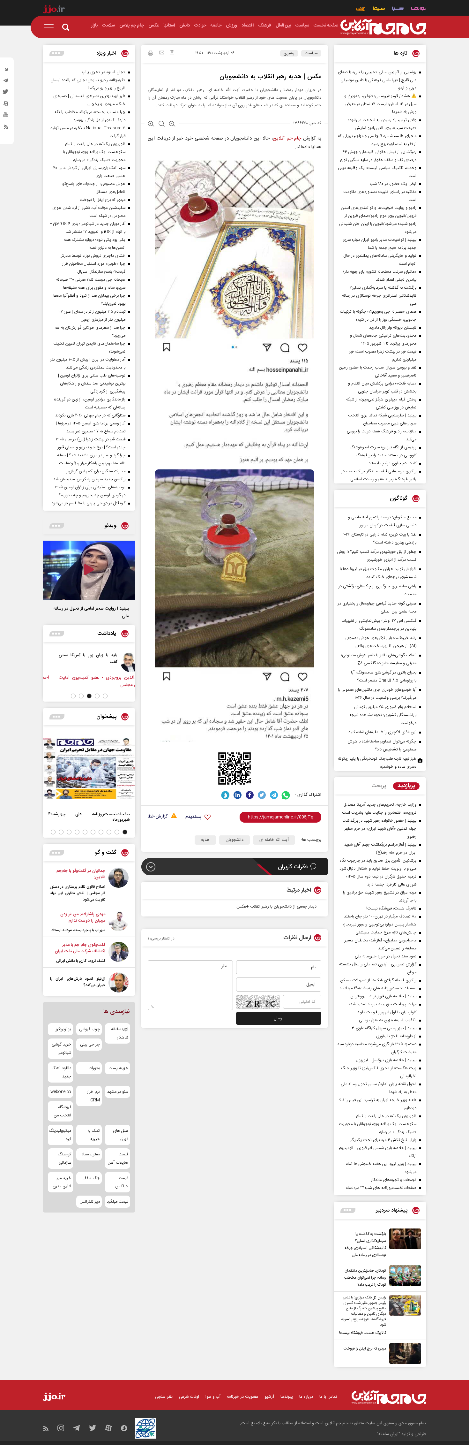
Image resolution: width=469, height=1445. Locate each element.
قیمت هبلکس (121, 1182)
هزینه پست (118, 1068)
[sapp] (6, 116)
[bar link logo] (54, 10)
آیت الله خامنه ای (274, 839)
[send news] (162, 53)
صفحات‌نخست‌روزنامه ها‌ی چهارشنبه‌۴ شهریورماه (89, 817)
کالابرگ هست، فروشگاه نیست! (362, 1333)
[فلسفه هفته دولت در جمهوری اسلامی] (117, 662)
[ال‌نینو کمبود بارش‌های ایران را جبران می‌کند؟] (118, 982)
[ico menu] (51, 27)
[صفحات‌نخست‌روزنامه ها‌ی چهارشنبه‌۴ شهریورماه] (89, 768)
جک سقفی (90, 1178)
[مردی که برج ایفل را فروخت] (403, 1353)
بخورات (94, 1068)
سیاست (311, 53)
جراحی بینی (90, 1044)
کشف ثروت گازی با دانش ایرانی (80, 961)
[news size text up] (151, 124)
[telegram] (6, 82)
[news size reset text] (161, 124)
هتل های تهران (120, 1135)
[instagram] (6, 70)
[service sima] (379, 9)
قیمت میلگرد (117, 1201)
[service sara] (398, 9)
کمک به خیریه (93, 1135)
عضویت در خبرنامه (242, 1396)
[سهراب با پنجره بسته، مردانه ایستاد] (118, 922)
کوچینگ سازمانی (64, 1158)
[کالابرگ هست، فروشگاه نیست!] (403, 1315)
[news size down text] (172, 124)
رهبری (289, 53)
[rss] (6, 128)
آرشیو (269, 1396)
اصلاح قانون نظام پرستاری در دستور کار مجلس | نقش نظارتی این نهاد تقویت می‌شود (77, 893)
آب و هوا (212, 1396)
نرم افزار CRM (93, 1096)
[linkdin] (238, 795)
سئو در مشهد (117, 1091)
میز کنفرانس (89, 1201)
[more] (347, 1210)
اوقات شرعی (189, 1396)
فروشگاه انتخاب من (62, 1111)
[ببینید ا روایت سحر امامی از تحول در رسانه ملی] (89, 570)
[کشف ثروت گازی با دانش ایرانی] (118, 953)
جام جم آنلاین (287, 138)
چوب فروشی (89, 1029)
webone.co (60, 1091)
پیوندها (286, 1396)
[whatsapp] (286, 795)
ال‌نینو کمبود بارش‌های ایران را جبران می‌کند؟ (77, 982)
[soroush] (225, 795)
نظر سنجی (164, 1396)
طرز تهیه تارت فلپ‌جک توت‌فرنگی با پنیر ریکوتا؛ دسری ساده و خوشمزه (377, 762)
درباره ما (306, 1396)
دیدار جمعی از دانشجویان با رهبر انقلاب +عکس (276, 906)
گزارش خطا (158, 816)
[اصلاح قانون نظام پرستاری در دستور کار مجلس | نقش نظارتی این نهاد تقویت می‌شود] (118, 885)
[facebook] (250, 795)
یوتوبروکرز (63, 1029)
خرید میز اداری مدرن (62, 1182)
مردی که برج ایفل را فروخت (365, 1348)
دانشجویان (234, 839)
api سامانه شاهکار (119, 1033)
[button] (105, 696)
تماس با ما (328, 1396)
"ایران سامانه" (388, 1434)
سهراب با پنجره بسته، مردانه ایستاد (78, 930)
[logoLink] (383, 27)
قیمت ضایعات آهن (118, 1158)
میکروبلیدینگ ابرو (60, 1135)
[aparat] (6, 105)
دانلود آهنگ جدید (61, 1072)
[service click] (361, 9)
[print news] (150, 54)
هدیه (205, 839)
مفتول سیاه (91, 1154)
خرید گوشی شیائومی (61, 1048)
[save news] (172, 53)
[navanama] (418, 9)
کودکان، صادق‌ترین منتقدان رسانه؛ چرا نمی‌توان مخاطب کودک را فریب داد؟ (365, 1277)
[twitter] (6, 93)
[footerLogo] (389, 1397)
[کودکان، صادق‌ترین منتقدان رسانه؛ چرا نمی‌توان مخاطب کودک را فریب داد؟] (403, 1276)
